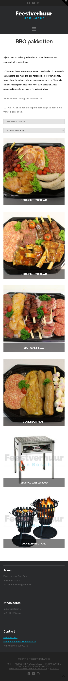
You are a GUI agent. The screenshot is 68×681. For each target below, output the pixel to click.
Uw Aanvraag (35, 664)
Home (8, 664)
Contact (54, 668)
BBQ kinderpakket (34, 421)
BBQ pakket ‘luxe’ (34, 347)
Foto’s (19, 666)
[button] (34, 28)
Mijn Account (52, 664)
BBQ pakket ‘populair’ (34, 200)
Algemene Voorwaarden (37, 666)
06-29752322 (10, 637)
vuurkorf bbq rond (34, 543)
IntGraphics (44, 659)
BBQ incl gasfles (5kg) (34, 482)
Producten (20, 664)
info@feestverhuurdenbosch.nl (19, 641)
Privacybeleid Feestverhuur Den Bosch (28, 668)
